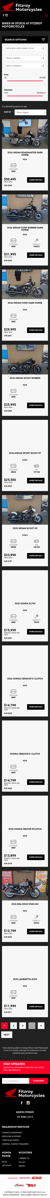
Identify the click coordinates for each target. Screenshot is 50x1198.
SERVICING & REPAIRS (11, 1136)
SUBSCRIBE (38, 1081)
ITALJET (22, 1162)
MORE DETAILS (35, 180)
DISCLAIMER (26, 1194)
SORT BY (7, 112)
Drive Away (8, 182)
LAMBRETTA (24, 1158)
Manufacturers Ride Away (12, 633)
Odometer (8, 90)
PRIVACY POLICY (40, 1194)
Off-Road (6, 1165)
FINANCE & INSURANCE (12, 1132)
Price (6, 74)
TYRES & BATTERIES (10, 1140)
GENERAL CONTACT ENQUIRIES (15, 1144)
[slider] (5, 80)
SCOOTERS (25, 1152)
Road (4, 1161)
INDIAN (22, 1166)
